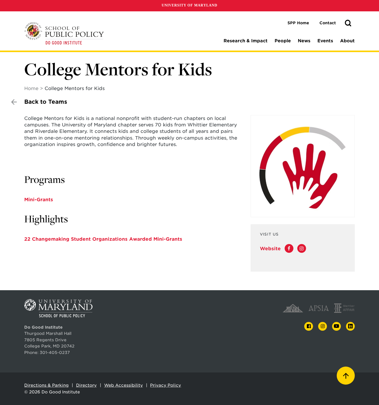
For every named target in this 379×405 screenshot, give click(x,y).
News (304, 40)
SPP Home (298, 23)
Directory (86, 385)
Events (325, 40)
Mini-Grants (38, 199)
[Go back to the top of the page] (346, 376)
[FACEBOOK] (308, 326)
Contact (327, 23)
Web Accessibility (123, 385)
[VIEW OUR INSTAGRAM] (301, 248)
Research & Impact (246, 40)
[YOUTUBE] (336, 326)
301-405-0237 (55, 352)
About (347, 40)
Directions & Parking (46, 385)
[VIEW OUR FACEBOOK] (289, 248)
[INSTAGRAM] (322, 326)
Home (31, 88)
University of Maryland (189, 5)
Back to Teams (45, 102)
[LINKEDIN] (350, 326)
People (283, 40)
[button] (348, 23)
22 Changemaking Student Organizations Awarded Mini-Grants (103, 239)
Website (270, 248)
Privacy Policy (165, 385)
